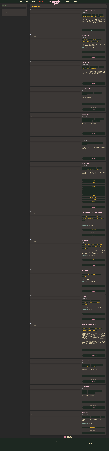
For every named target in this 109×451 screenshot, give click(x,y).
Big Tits (93, 14)
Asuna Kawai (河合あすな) (94, 427)
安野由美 (93, 201)
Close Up (96, 66)
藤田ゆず (93, 184)
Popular (33, 1)
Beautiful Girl (89, 14)
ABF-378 (85, 413)
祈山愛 (94, 182)
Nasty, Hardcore (85, 302)
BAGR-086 (85, 35)
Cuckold (97, 244)
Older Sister (84, 120)
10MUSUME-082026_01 (90, 324)
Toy (91, 41)
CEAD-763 (85, 164)
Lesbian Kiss (99, 167)
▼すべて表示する (93, 188)
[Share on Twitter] (91, 443)
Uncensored (41, 1)
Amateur (84, 14)
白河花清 (93, 180)
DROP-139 (85, 115)
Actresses (67, 1)
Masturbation (87, 16)
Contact (91, 444)
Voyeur (100, 246)
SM (97, 16)
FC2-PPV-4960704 (88, 10)
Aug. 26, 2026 (85, 37)
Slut (93, 246)
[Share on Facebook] (90, 443)
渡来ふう (93, 51)
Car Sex (99, 328)
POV (95, 16)
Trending (5, 12)
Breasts (92, 142)
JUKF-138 (85, 387)
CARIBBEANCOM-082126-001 (92, 212)
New (27, 1)
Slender (84, 41)
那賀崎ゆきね (94, 259)
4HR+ (84, 66)
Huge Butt (94, 39)
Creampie (100, 14)
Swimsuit (88, 68)
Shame (94, 120)
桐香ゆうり (93, 195)
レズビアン (90, 169)
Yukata (84, 220)
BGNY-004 (85, 296)
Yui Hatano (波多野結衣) (93, 285)
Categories (75, 1)
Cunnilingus (99, 216)
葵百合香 (93, 193)
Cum (96, 364)
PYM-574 (85, 139)
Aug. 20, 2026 (85, 326)
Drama (101, 244)
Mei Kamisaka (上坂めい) (94, 197)
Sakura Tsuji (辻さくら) (93, 199)
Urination (98, 120)
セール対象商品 (96, 41)
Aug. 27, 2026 (85, 12)
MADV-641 (85, 240)
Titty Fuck (93, 218)
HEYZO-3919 (86, 89)
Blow (97, 14)
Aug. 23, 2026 (85, 64)
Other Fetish (90, 120)
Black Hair (88, 328)
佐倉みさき (93, 313)
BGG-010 (85, 270)
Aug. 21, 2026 (85, 116)
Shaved (89, 218)
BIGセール (89, 39)
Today (21, 1)
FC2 (83, 16)
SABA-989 (85, 62)
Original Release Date (7, 9)
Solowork (88, 41)
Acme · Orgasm (85, 167)
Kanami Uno (94, 229)
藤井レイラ (93, 186)
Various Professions (97, 302)
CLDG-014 (85, 361)
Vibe (93, 392)
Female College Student (98, 142)
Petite (92, 16)
